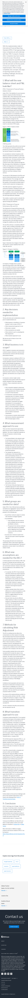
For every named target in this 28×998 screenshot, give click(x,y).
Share (5, 41)
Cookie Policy (7, 13)
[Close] (25, 2)
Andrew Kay (17, 824)
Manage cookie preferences (14, 16)
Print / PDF (6, 38)
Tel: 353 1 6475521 (9, 888)
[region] (14, 13)
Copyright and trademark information (6, 980)
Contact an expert (14, 926)
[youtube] (8, 974)
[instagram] (11, 974)
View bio (3, 890)
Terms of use (3, 982)
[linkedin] (5, 974)
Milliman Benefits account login (5, 978)
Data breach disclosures (4, 987)
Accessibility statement (4, 989)
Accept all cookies (14, 23)
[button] (2, 974)
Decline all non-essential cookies (14, 19)
